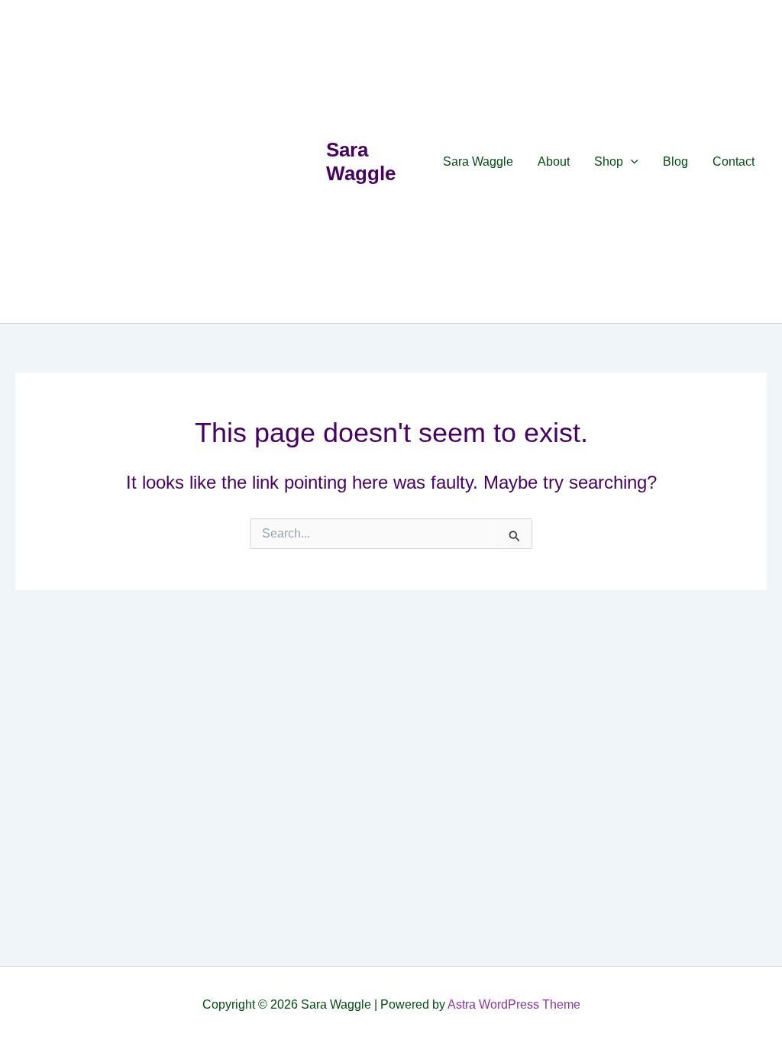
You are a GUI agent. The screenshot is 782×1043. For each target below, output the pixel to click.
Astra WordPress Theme (514, 1004)
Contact (734, 161)
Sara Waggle (361, 161)
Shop (608, 161)
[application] (630, 161)
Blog (675, 161)
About (554, 161)
